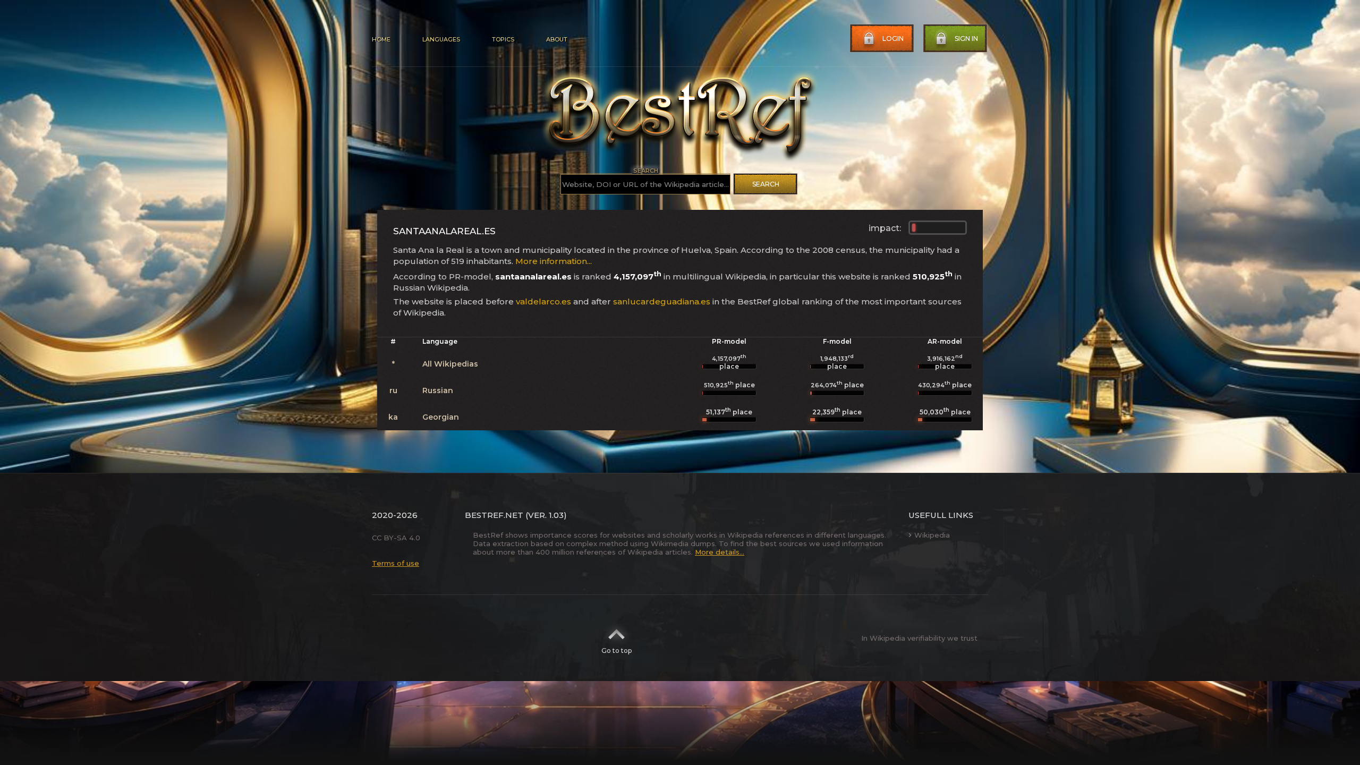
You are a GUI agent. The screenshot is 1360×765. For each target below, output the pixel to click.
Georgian (440, 417)
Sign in (966, 38)
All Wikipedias (450, 364)
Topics (503, 39)
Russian (437, 390)
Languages (441, 39)
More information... (553, 261)
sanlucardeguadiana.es (661, 301)
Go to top (616, 650)
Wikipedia (932, 535)
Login (893, 38)
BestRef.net (494, 515)
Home (381, 39)
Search (765, 184)
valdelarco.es (543, 301)
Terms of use (395, 563)
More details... (719, 552)
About (556, 39)
